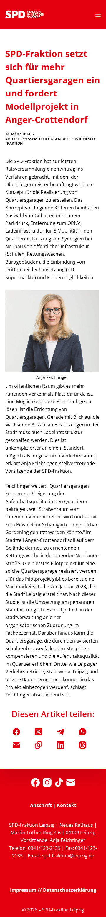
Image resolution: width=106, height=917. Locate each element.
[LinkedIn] (60, 745)
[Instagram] (47, 782)
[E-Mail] (16, 745)
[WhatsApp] (83, 731)
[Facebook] (16, 731)
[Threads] (83, 745)
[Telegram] (60, 731)
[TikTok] (58, 782)
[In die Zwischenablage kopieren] (38, 745)
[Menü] (98, 14)
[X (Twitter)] (38, 731)
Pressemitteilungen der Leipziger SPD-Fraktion (50, 141)
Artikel (12, 138)
